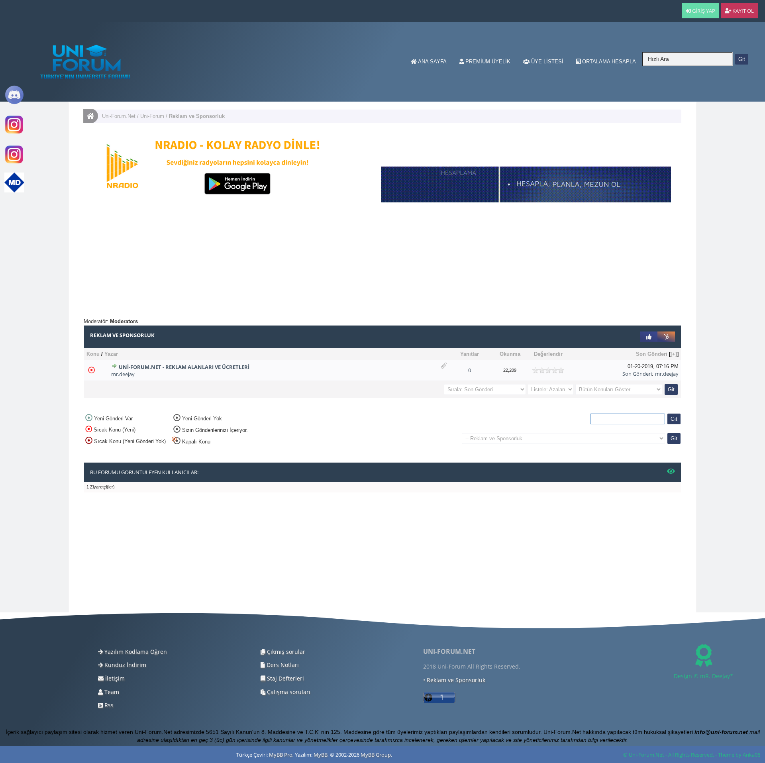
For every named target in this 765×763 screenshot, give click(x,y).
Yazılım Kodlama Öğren (135, 651)
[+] (674, 354)
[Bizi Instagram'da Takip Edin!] (14, 133)
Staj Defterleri (284, 678)
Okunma (510, 354)
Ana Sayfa (432, 62)
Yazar (111, 354)
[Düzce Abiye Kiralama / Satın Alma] (14, 163)
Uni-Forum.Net (118, 116)
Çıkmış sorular (285, 651)
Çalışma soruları (287, 692)
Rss (108, 705)
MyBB (321, 754)
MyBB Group (376, 754)
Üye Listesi (546, 62)
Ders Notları (282, 665)
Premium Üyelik (487, 62)
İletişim (114, 678)
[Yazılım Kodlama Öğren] (14, 191)
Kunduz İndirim (124, 665)
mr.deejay (123, 374)
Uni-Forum (152, 116)
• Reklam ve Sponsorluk (454, 680)
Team (111, 692)
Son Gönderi (651, 354)
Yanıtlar (469, 354)
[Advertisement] (323, 262)
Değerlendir (548, 354)
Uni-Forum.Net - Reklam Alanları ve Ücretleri (184, 367)
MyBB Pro (280, 754)
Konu (93, 354)
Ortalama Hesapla (608, 62)
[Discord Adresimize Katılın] (14, 103)
